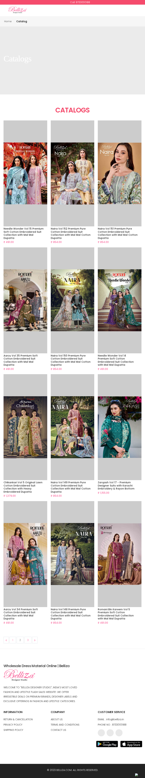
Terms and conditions (65, 724)
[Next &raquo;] (34, 640)
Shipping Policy (13, 730)
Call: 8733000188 (79, 2)
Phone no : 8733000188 (112, 724)
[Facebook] (101, 732)
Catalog (21, 21)
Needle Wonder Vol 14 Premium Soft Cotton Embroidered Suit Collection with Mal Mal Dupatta (116, 360)
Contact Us (58, 730)
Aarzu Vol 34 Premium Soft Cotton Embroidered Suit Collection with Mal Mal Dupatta (21, 614)
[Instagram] (119, 732)
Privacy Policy (13, 724)
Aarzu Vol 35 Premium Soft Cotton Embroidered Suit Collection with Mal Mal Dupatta (21, 360)
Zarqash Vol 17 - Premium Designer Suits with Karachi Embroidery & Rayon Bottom (116, 485)
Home (8, 21)
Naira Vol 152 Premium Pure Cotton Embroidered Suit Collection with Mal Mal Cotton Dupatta (71, 233)
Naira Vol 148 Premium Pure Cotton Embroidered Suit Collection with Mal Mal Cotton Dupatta (71, 614)
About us (57, 719)
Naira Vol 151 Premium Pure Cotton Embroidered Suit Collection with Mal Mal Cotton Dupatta (118, 233)
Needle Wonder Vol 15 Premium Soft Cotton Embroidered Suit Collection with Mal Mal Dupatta (24, 233)
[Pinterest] (110, 732)
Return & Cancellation (18, 719)
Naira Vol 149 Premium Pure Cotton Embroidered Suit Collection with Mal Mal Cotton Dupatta (71, 487)
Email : (111, 719)
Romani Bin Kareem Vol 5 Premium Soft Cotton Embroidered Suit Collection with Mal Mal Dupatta (116, 614)
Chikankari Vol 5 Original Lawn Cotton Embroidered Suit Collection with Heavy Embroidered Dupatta (23, 487)
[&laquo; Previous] (6, 640)
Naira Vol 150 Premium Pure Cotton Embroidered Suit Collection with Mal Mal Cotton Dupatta (71, 360)
